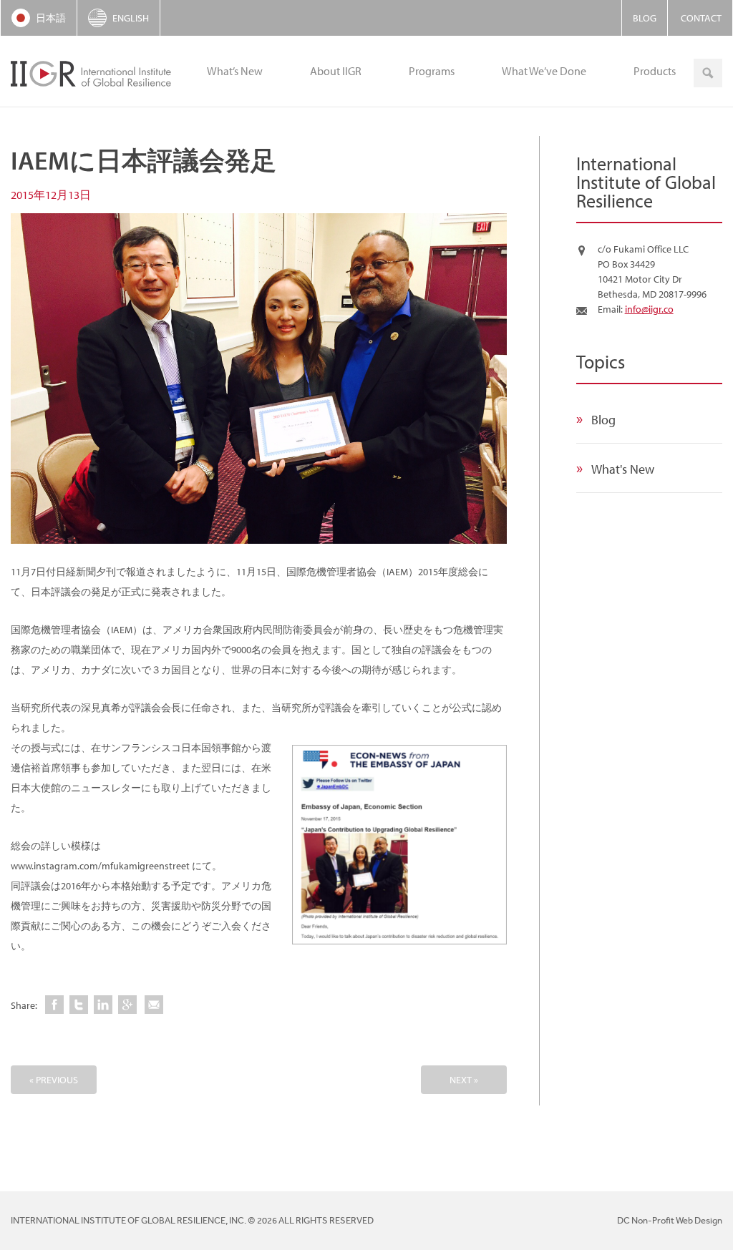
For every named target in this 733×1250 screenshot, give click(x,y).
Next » (464, 1080)
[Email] (154, 1004)
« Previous (53, 1080)
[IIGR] (93, 71)
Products (655, 71)
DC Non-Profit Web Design (669, 1220)
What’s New (235, 71)
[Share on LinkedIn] (103, 1004)
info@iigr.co (649, 309)
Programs (432, 71)
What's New (622, 469)
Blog (644, 17)
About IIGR (335, 71)
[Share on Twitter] (78, 1004)
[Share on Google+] (127, 1004)
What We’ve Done (544, 71)
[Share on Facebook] (54, 1004)
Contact (701, 17)
